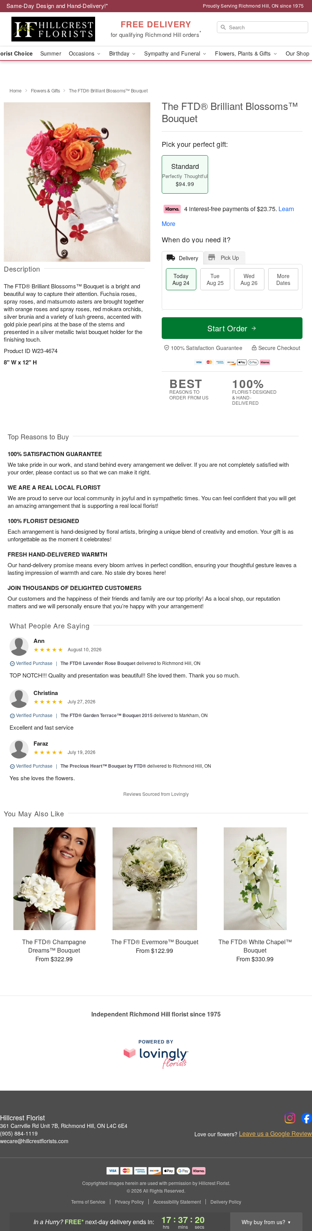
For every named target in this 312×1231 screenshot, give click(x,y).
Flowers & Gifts (45, 90)
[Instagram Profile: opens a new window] (290, 1118)
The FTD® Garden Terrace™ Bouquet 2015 (106, 715)
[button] (292, 1198)
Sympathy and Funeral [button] (173, 53)
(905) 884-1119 (19, 1133)
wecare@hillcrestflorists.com (34, 1141)
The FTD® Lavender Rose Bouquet (97, 663)
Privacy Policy (129, 1201)
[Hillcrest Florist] (53, 29)
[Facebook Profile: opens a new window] (306, 1118)
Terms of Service (88, 1201)
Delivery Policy (225, 1201)
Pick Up (230, 257)
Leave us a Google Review (275, 1133)
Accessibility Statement (177, 1201)
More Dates (283, 279)
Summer (50, 53)
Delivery (188, 258)
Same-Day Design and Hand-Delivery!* (57, 6)
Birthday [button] (120, 53)
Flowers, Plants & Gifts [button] (243, 53)
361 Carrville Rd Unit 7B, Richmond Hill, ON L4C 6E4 (63, 1125)
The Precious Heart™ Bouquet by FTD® (103, 765)
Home (16, 90)
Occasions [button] (82, 53)
